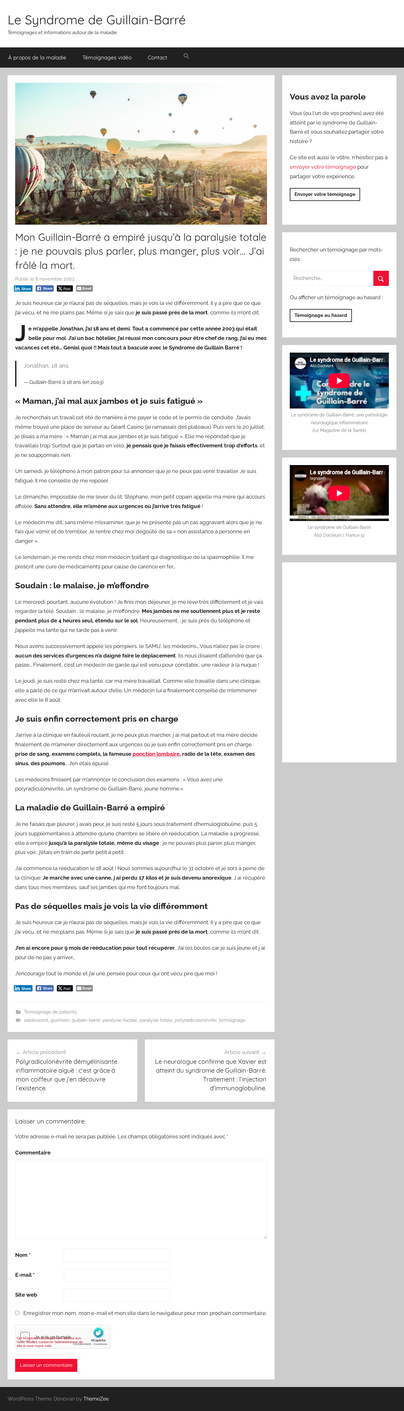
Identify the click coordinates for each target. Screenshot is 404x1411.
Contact (157, 57)
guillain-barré (86, 1020)
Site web (26, 1295)
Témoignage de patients (50, 1012)
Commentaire (32, 1152)
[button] (186, 56)
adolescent (36, 1020)
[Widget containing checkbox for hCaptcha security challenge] (62, 1337)
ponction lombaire (156, 754)
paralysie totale (156, 1020)
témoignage (232, 1020)
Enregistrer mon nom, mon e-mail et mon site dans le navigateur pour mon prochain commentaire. (145, 1313)
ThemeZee (96, 1399)
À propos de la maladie (37, 57)
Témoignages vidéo (107, 57)
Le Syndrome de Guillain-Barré (97, 19)
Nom (23, 1255)
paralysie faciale (120, 1020)
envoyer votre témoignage (323, 167)
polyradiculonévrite (196, 1020)
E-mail (25, 1275)
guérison (59, 1020)
